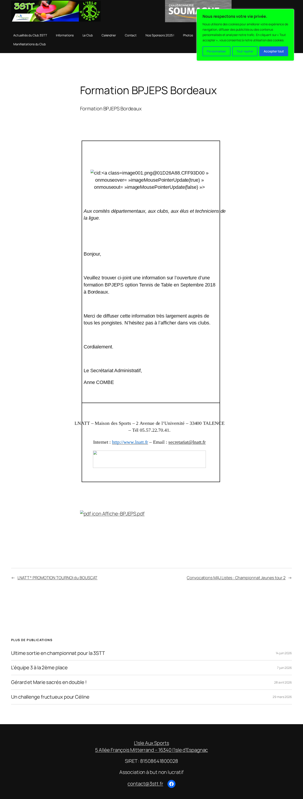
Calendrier (109, 35)
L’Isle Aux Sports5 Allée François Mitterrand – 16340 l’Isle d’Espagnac (151, 746)
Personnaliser (216, 51)
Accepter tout (274, 51)
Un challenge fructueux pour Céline (50, 697)
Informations (65, 35)
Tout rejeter (244, 51)
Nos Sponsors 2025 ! (160, 35)
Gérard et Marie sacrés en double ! (49, 682)
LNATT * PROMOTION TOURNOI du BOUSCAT (57, 577)
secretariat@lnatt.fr (187, 442)
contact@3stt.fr (145, 783)
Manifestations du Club (29, 44)
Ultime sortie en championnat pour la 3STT (58, 653)
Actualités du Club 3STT (30, 35)
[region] (245, 35)
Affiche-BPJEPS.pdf (123, 513)
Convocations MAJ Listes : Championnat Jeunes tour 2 (236, 577)
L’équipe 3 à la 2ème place (39, 667)
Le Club (88, 35)
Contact (131, 35)
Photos (188, 35)
